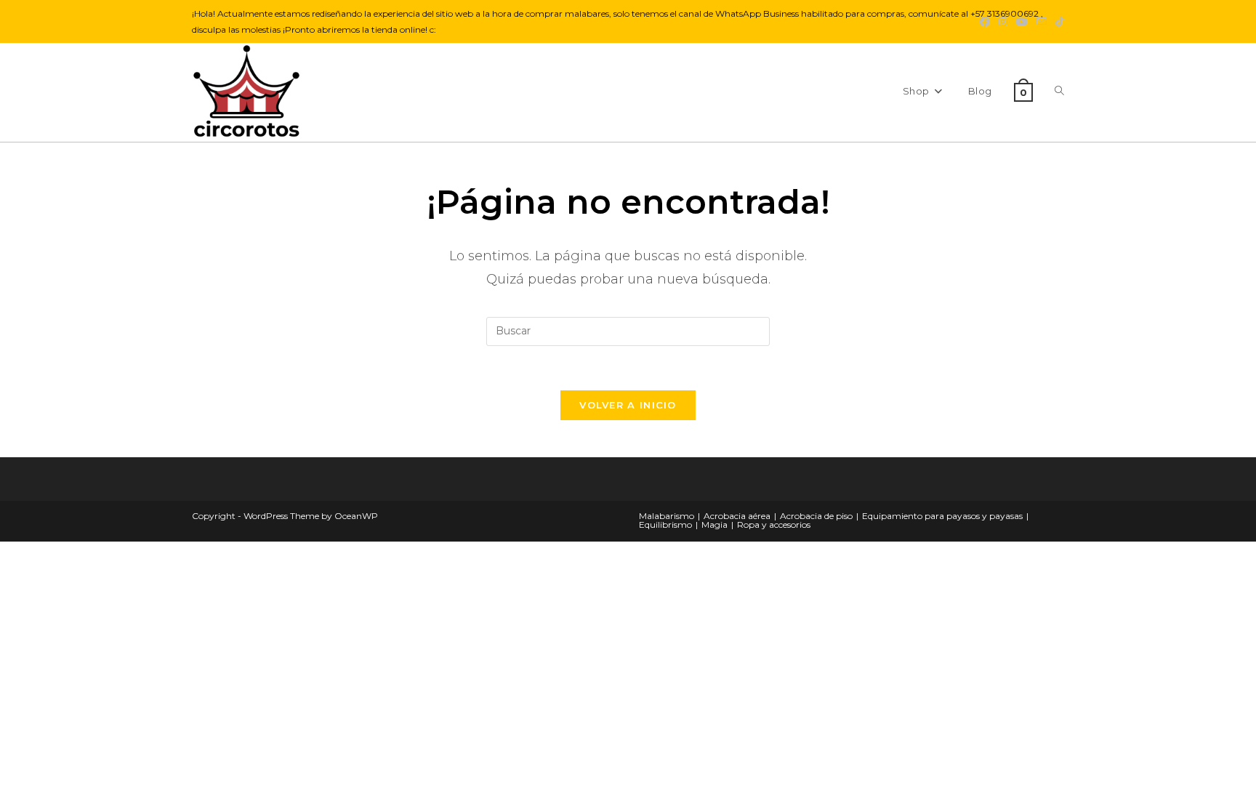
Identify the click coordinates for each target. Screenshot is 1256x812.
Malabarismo (666, 515)
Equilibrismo (665, 524)
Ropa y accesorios (773, 524)
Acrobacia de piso (816, 515)
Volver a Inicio (628, 405)
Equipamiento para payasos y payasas (942, 515)
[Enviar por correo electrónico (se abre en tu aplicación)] (1041, 22)
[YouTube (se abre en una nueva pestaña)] (1022, 22)
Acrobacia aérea (737, 515)
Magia (714, 524)
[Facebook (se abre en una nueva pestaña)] (984, 22)
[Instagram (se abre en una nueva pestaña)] (1003, 22)
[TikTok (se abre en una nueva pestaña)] (1057, 22)
